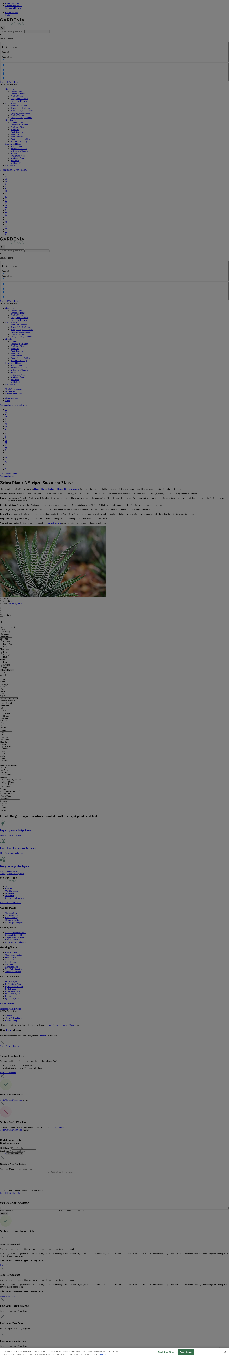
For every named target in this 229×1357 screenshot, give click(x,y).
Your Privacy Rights (166, 1352)
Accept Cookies (186, 1352)
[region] (114, 1352)
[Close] (225, 1352)
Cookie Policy (103, 1354)
